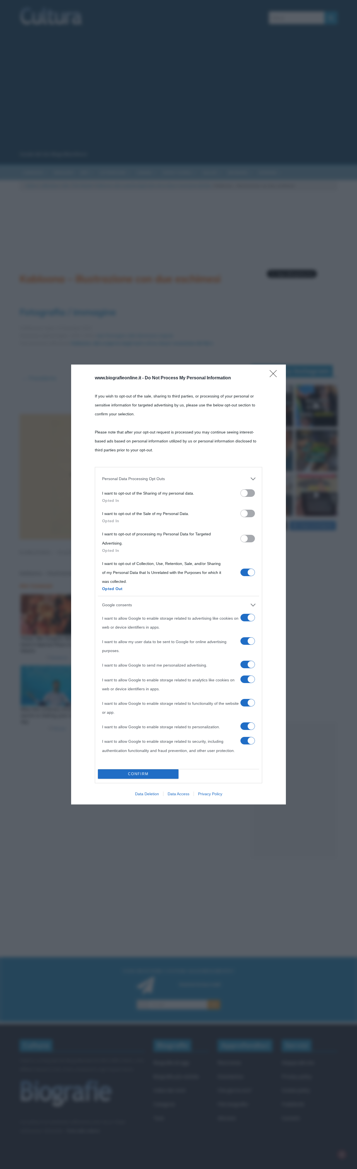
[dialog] (178, 584)
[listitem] (178, 478)
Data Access (178, 794)
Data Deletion (147, 794)
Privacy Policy (210, 794)
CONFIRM (138, 774)
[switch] (247, 493)
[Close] (275, 375)
